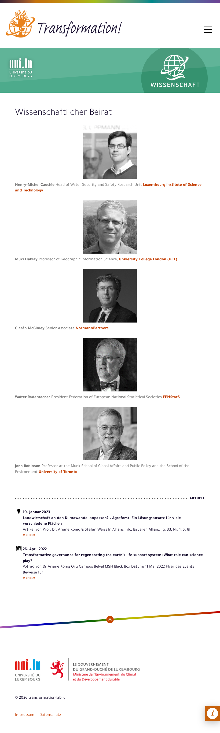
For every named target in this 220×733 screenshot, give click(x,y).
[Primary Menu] (208, 29)
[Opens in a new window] (28, 681)
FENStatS (171, 397)
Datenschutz (50, 715)
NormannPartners (92, 329)
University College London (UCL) (148, 260)
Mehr (27, 535)
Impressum (24, 715)
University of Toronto (58, 472)
